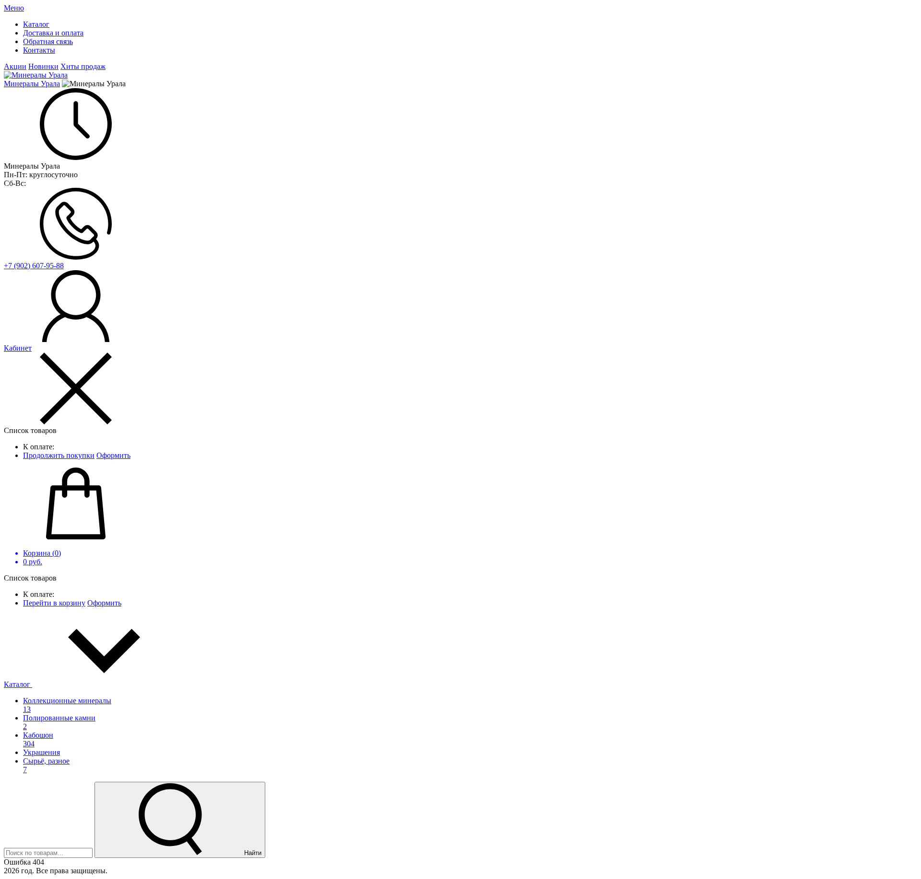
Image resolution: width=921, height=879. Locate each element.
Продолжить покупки (58, 455)
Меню (14, 8)
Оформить (113, 455)
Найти (251, 852)
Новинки (43, 66)
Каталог (18, 684)
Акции (15, 66)
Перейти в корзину (54, 603)
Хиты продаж (83, 66)
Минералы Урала (32, 84)
